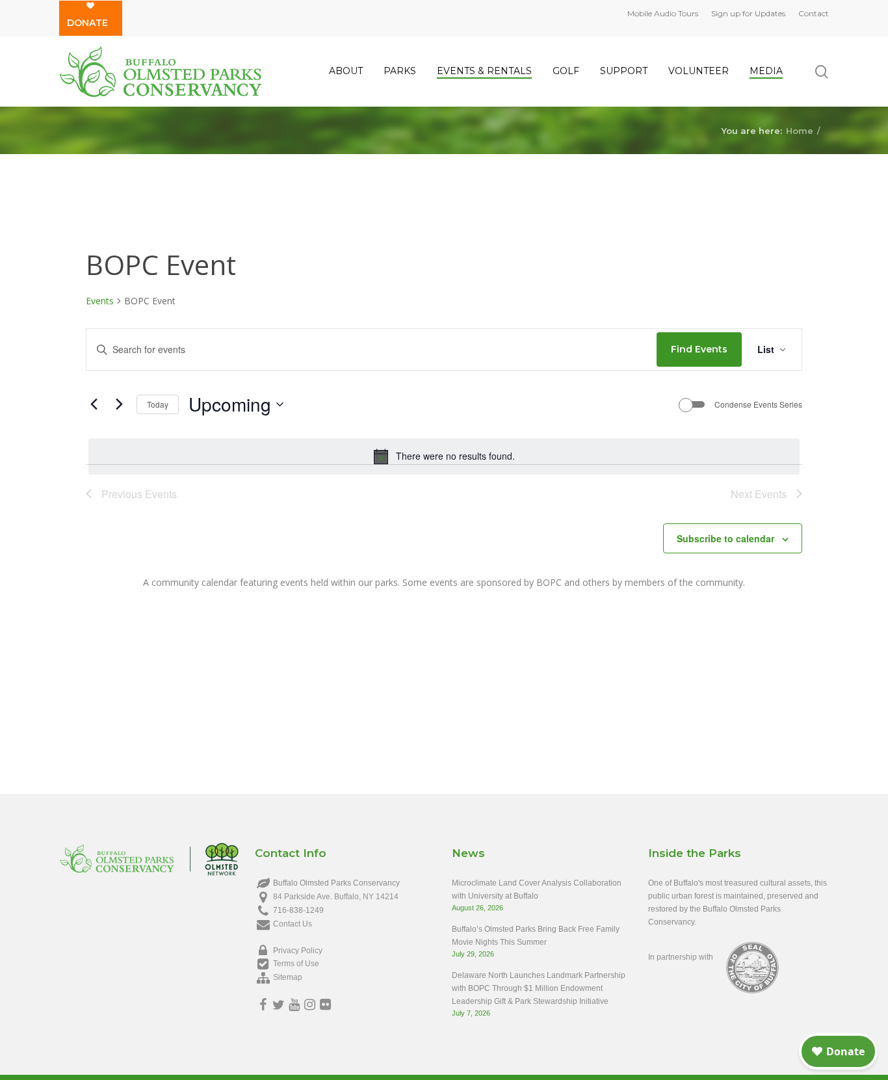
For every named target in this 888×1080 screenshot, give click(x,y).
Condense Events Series (758, 404)
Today (157, 404)
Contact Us (292, 924)
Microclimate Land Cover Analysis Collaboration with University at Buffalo (536, 889)
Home (799, 130)
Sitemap (287, 977)
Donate (87, 23)
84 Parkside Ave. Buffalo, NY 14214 (335, 896)
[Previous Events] (93, 404)
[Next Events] (119, 404)
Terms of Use (296, 963)
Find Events (699, 349)
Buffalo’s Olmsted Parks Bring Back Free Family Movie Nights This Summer (536, 936)
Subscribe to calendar (725, 538)
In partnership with (680, 957)
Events (100, 301)
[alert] (444, 456)
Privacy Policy (297, 950)
